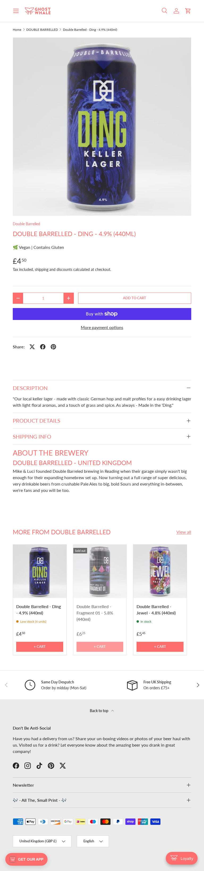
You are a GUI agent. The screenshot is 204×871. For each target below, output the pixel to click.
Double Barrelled (26, 224)
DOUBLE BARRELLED (42, 29)
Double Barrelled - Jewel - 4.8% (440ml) (156, 609)
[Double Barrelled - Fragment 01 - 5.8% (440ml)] (100, 571)
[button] (188, 11)
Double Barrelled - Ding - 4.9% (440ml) (90, 29)
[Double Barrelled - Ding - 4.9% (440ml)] (39, 571)
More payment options (102, 327)
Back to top (99, 710)
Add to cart (134, 298)
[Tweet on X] (32, 346)
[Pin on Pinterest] (53, 346)
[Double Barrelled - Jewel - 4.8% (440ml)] (160, 571)
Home (17, 29)
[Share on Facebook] (42, 346)
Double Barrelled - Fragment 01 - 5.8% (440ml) (94, 613)
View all (183, 531)
